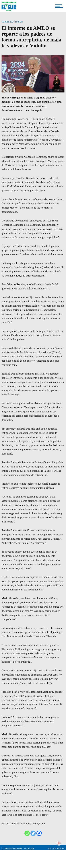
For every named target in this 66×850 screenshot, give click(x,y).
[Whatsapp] (27, 833)
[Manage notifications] (58, 843)
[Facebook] (39, 833)
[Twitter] (33, 833)
